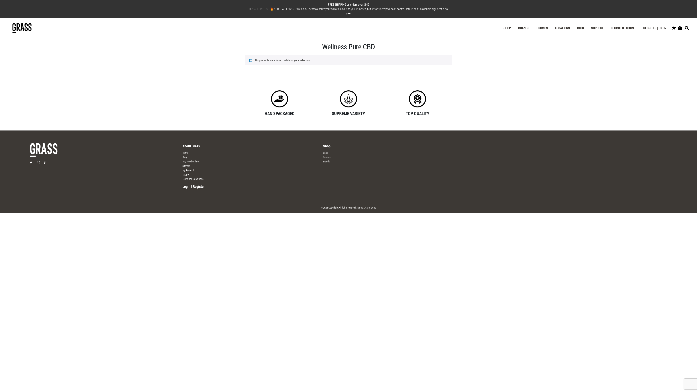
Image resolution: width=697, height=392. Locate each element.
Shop (507, 28)
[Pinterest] (47, 164)
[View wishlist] (673, 28)
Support (597, 28)
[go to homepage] (44, 151)
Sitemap (186, 166)
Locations (562, 28)
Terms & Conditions (366, 207)
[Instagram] (40, 164)
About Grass (191, 146)
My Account (188, 170)
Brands (523, 28)
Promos (542, 28)
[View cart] (680, 28)
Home (185, 152)
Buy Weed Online (190, 161)
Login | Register (193, 186)
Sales (325, 152)
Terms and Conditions (192, 179)
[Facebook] (33, 164)
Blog (580, 28)
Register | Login (622, 28)
